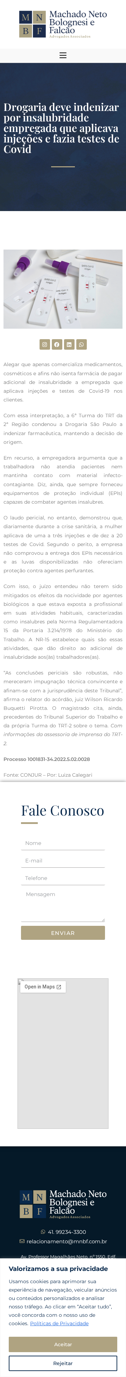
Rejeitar (63, 1363)
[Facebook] (57, 344)
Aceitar (63, 1344)
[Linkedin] (69, 344)
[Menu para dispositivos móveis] (63, 56)
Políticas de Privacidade (59, 1323)
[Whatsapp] (81, 344)
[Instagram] (45, 344)
